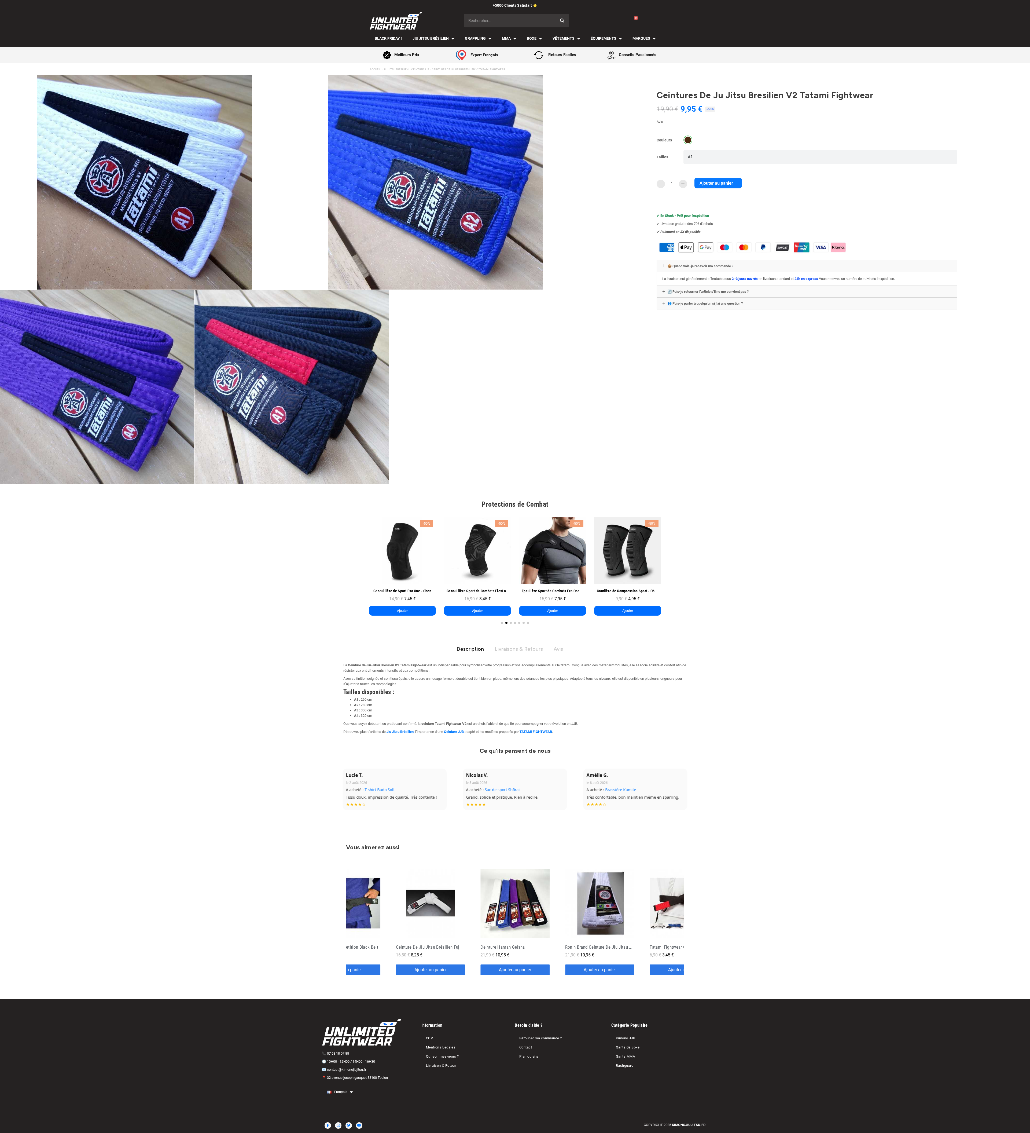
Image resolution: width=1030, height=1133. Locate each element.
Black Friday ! (388, 38)
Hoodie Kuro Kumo (622, 789)
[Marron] (687, 140)
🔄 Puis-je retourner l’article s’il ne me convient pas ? (708, 292)
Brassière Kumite (380, 789)
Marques (641, 38)
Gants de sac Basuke (503, 789)
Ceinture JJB (420, 69)
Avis (558, 649)
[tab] (807, 266)
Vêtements (564, 38)
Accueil (375, 69)
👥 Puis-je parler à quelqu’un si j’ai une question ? (705, 303)
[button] (718, 183)
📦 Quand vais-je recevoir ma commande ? (700, 266)
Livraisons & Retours (519, 649)
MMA (506, 38)
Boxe (531, 38)
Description (470, 649)
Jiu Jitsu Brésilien (431, 38)
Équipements (603, 38)
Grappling (475, 38)
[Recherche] (562, 20)
